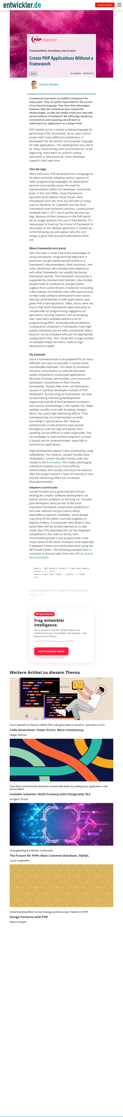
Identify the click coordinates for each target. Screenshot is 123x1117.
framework (53, 462)
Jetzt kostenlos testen (51, 651)
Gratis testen (105, 5)
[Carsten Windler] (34, 84)
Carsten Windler (48, 84)
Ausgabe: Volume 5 (82, 73)
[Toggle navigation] (23, 5)
